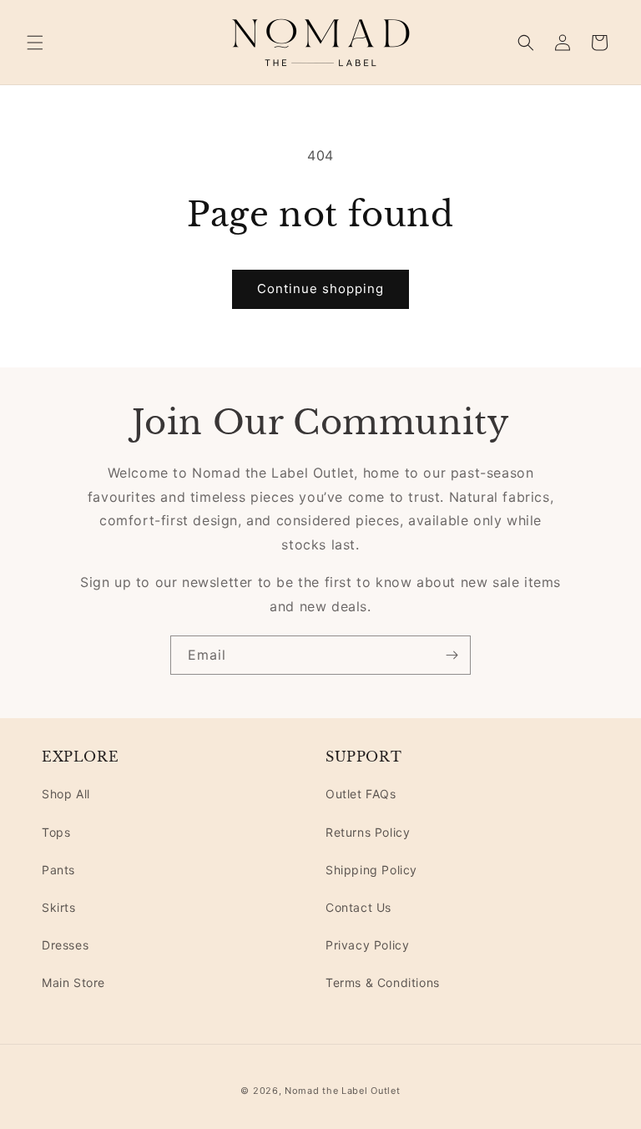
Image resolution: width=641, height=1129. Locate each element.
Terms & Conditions (383, 982)
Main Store (73, 982)
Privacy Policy (367, 945)
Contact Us (358, 907)
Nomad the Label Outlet (342, 1090)
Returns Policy (368, 832)
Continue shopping (320, 288)
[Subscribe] (451, 655)
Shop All (66, 794)
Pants (58, 870)
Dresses (65, 945)
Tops (56, 832)
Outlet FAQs (361, 794)
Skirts (59, 907)
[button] (35, 42)
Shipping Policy (371, 870)
